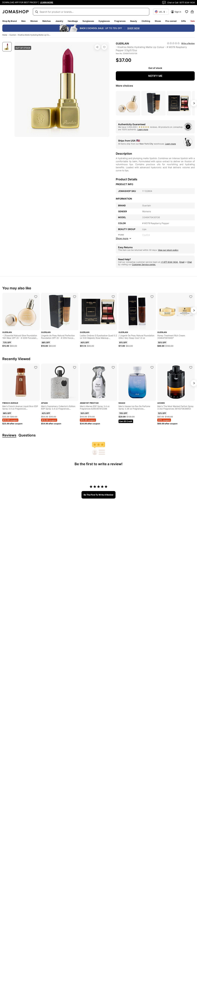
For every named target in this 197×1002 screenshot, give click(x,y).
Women (34, 21)
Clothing (146, 21)
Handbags (73, 21)
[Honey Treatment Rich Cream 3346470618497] (191, 296)
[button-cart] (192, 11)
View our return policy (168, 250)
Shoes (158, 21)
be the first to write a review (98, 494)
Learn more (142, 129)
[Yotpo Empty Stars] (173, 43)
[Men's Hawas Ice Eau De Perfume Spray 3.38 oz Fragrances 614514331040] (152, 367)
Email (181, 262)
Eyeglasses (104, 21)
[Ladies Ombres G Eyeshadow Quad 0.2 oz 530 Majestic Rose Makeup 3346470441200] (113, 296)
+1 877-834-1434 (169, 262)
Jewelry (59, 21)
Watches (46, 21)
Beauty (133, 21)
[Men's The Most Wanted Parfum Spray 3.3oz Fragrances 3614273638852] (191, 367)
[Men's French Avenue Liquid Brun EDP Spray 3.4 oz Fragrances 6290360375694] (36, 367)
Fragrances (120, 21)
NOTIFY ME (155, 75)
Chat (189, 262)
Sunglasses (88, 21)
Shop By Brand (9, 21)
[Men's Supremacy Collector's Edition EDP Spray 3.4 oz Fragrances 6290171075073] (74, 367)
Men (23, 21)
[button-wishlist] (186, 11)
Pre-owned (171, 21)
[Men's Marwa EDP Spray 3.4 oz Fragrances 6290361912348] (113, 367)
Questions (27, 435)
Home (4, 35)
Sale (193, 21)
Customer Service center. (144, 264)
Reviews (9, 435)
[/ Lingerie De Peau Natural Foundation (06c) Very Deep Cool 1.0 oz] (152, 296)
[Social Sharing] (97, 47)
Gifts (183, 21)
